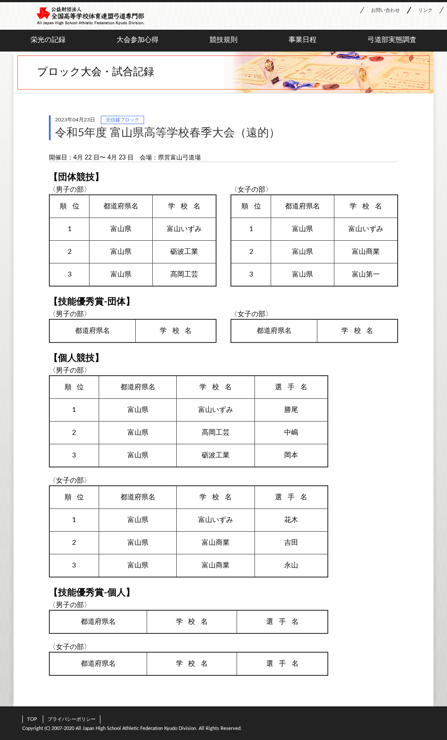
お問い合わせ (385, 10)
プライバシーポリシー (72, 719)
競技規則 (223, 39)
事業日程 (302, 39)
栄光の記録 (48, 39)
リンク (425, 10)
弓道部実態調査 (392, 39)
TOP (32, 719)
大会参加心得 (137, 39)
